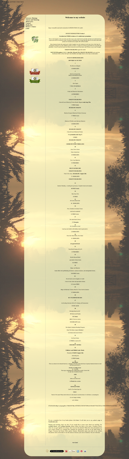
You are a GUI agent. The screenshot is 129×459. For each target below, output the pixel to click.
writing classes (52, 426)
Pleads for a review (76, 381)
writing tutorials (65, 426)
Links (27, 28)
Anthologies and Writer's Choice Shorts (14, 1)
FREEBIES (76, 94)
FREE (74, 115)
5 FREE (75, 137)
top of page (75, 442)
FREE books (75, 105)
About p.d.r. (29, 21)
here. (77, 420)
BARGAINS (76, 68)
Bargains (76, 222)
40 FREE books (75, 188)
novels (76, 305)
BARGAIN (74, 322)
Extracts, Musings (31, 18)
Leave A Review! (79, 330)
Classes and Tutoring (32, 20)
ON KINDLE (77, 86)
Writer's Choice (31, 26)
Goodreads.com (52, 422)
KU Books (75, 316)
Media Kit (29, 25)
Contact (28, 23)
